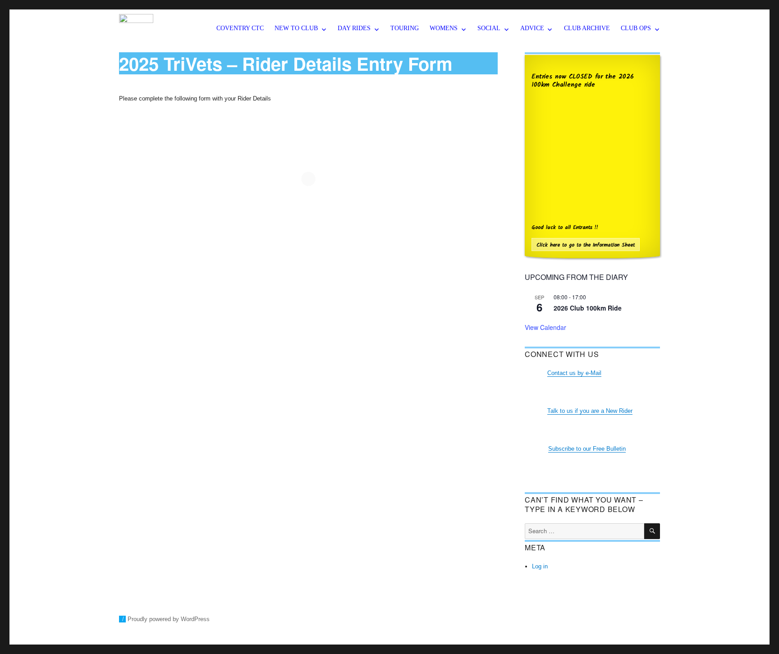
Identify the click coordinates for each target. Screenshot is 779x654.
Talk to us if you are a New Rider (589, 410)
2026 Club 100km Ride (588, 307)
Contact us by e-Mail (574, 373)
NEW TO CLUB (296, 28)
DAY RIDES (354, 28)
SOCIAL (488, 28)
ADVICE (532, 28)
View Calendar (545, 327)
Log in (540, 566)
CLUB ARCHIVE (587, 28)
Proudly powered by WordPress (169, 619)
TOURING (404, 28)
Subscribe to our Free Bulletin (587, 448)
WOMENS (444, 28)
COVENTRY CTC (240, 28)
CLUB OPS (636, 28)
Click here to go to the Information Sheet (585, 245)
